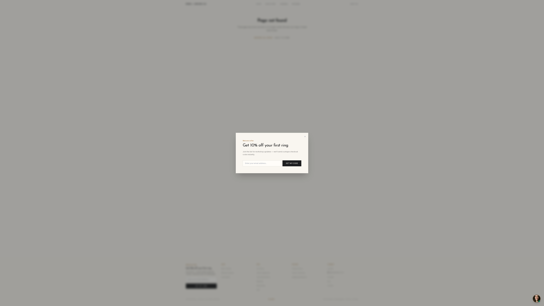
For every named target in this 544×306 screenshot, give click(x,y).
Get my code (292, 163)
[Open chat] (537, 299)
